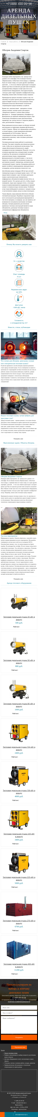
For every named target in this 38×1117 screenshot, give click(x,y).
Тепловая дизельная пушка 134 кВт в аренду (19, 748)
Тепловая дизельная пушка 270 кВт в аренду (19, 922)
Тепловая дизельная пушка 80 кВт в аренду (19, 705)
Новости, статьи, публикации (19, 327)
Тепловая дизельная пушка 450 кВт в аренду (19, 965)
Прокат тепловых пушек (10, 1053)
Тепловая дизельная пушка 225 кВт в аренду (19, 878)
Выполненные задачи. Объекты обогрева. (19, 443)
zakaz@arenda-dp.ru (21, 1114)
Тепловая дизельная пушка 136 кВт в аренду (19, 791)
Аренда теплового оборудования (19, 583)
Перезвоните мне (20, 1047)
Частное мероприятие (9, 536)
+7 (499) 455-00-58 (19, 3)
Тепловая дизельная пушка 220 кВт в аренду (19, 835)
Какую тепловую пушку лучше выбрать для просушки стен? (17, 417)
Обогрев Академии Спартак (11, 476)
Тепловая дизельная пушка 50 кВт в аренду (19, 661)
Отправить (19, 1037)
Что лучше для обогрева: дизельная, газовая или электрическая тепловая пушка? (17, 362)
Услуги (3, 1050)
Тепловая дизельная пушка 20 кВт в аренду (19, 618)
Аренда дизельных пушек (19, 16)
